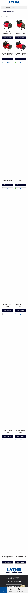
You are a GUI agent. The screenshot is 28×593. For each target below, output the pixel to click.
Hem (3, 7)
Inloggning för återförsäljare (13, 581)
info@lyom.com (19, 578)
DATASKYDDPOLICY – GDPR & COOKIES (14, 584)
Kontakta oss (19, 591)
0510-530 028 (8, 578)
